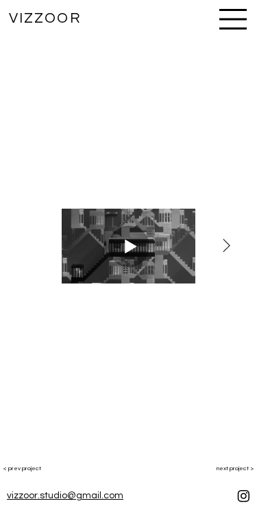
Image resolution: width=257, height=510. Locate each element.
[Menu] (233, 19)
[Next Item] (226, 246)
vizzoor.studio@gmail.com (65, 495)
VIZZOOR (45, 18)
